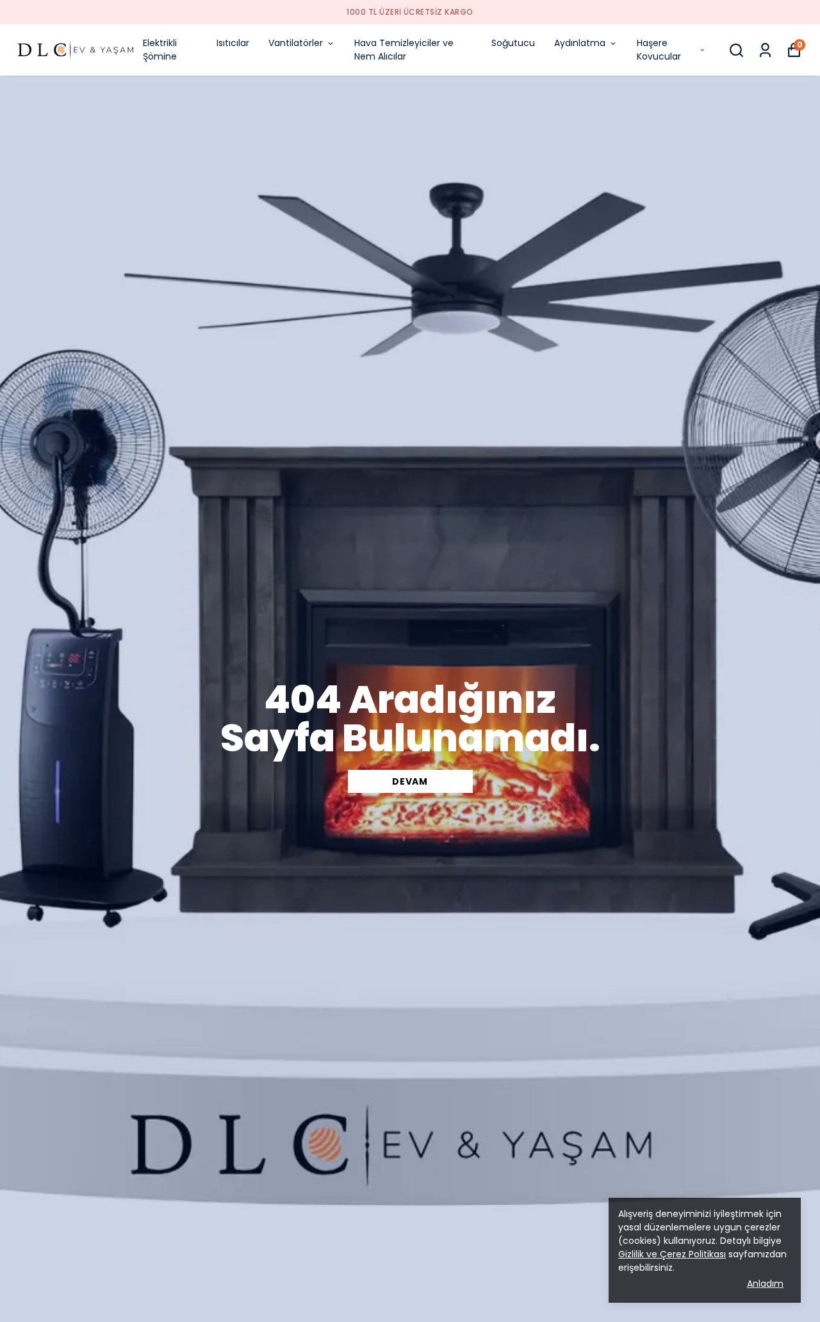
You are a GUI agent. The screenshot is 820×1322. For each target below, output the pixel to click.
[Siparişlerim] (765, 50)
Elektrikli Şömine (160, 50)
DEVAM (410, 781)
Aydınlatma (579, 43)
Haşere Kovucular (659, 50)
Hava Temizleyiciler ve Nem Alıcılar (404, 50)
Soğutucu (513, 43)
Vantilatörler (295, 43)
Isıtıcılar (233, 43)
